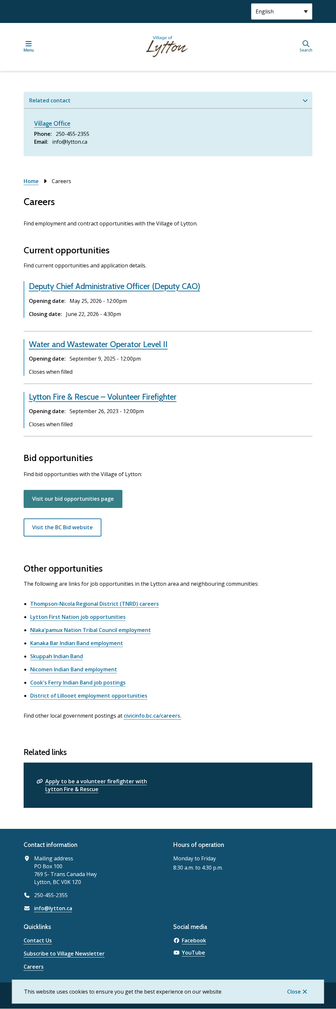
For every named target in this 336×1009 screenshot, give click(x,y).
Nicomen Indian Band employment (73, 669)
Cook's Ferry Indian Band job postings (78, 682)
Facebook (194, 940)
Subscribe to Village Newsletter (64, 953)
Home (31, 181)
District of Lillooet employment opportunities (88, 695)
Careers (34, 966)
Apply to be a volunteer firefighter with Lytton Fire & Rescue (96, 785)
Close (294, 991)
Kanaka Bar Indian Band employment (76, 643)
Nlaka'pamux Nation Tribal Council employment (90, 630)
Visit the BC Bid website (62, 527)
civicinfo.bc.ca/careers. (152, 715)
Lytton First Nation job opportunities (78, 616)
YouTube (193, 952)
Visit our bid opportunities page (73, 498)
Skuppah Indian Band (56, 656)
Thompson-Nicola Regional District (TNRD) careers (94, 603)
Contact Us (38, 940)
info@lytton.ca (53, 908)
